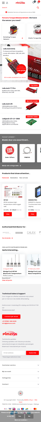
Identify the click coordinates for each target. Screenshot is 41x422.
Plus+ (31, 400)
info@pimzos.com (8, 323)
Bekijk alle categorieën (10, 165)
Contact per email (11, 317)
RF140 (6, 200)
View (7, 214)
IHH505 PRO (32, 200)
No (29, 416)
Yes (20, 416)
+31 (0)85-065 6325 (9, 321)
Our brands (6, 238)
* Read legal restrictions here (11, 357)
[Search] (38, 8)
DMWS (26, 400)
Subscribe (32, 353)
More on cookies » (21, 420)
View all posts (7, 280)
